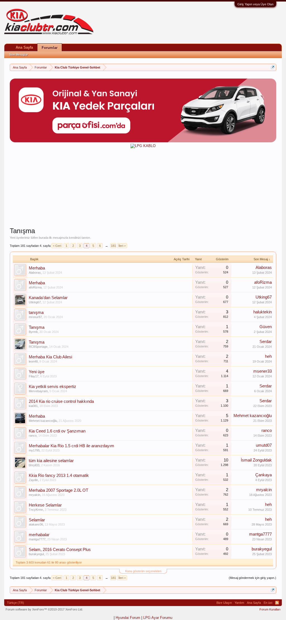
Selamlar (37, 520)
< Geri (57, 245)
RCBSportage (38, 346)
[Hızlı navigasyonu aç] (273, 67)
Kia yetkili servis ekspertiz (52, 386)
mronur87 (35, 317)
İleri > (122, 245)
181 (113, 245)
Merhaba (37, 268)
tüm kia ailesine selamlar (51, 460)
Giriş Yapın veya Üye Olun (255, 4)
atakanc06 (36, 524)
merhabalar (39, 535)
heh (268, 356)
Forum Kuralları (269, 609)
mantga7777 (37, 539)
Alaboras (35, 272)
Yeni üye (36, 372)
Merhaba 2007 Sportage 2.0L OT (58, 490)
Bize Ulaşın (224, 602)
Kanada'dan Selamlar (48, 297)
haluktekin (262, 312)
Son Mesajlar (18, 54)
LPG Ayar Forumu (157, 618)
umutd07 (264, 445)
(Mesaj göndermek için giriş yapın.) (252, 577)
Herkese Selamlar (45, 505)
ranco (33, 435)
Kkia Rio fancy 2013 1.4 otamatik (59, 475)
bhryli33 (34, 465)
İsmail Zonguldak (256, 460)
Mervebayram (38, 391)
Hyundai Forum (128, 618)
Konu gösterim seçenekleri (143, 571)
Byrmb (33, 331)
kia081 (33, 406)
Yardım (239, 602)
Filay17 (34, 376)
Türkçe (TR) (15, 602)
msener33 (262, 371)
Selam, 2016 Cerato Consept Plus (60, 549)
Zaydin (33, 480)
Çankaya (263, 475)
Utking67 (35, 302)
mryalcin (34, 494)
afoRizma (35, 287)
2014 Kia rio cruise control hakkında (61, 401)
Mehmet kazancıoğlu (43, 420)
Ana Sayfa (24, 47)
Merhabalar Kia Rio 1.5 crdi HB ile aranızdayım (71, 446)
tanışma (36, 312)
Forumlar (50, 48)
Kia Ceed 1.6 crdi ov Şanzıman (57, 431)
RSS (277, 603)
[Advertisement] (143, 187)
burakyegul (36, 554)
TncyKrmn (36, 509)
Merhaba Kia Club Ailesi (50, 357)
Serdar (265, 341)
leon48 (33, 361)
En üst (268, 602)
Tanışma (36, 327)
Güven (265, 327)
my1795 (34, 450)
